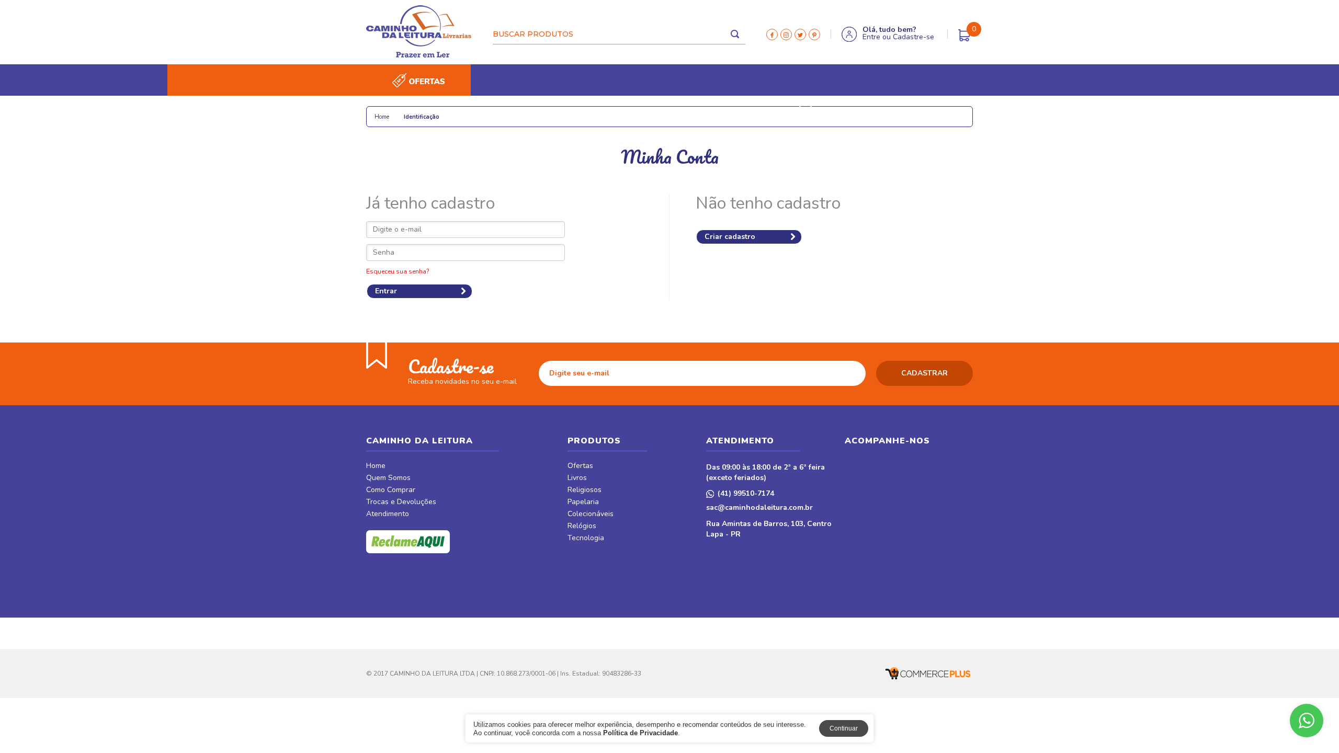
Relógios (602, 111)
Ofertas (580, 466)
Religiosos (433, 111)
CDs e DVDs (712, 111)
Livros (386, 111)
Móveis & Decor (844, 111)
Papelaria (486, 111)
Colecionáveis (544, 111)
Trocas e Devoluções (401, 502)
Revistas (763, 111)
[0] (964, 35)
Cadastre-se (913, 37)
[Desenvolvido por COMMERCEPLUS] (926, 673)
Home (375, 466)
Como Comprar (390, 490)
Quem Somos (388, 478)
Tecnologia (655, 111)
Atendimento (387, 514)
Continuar (844, 728)
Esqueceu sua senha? (397, 271)
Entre (871, 37)
